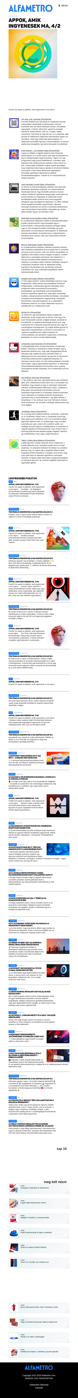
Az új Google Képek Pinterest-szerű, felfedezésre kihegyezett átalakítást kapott (31, 874)
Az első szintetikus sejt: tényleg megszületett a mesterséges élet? (25, 848)
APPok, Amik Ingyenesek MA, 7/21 (24, 484)
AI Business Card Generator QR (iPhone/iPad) (39, 344)
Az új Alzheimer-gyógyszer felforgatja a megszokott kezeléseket (29, 924)
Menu (64, 5)
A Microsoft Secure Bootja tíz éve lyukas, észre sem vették (25, 969)
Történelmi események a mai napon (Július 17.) (30, 698)
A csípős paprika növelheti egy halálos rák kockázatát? (29, 993)
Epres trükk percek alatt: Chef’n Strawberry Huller (39, 1307)
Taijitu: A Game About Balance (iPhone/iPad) (38, 440)
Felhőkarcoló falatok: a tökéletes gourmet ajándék (39, 1352)
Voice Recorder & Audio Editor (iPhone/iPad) (38, 184)
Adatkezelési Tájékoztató (39, 1385)
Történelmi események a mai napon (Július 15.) (31, 1079)
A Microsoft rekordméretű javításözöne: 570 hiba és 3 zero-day (26, 1035)
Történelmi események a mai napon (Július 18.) (31, 656)
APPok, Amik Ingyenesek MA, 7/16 (24, 715)
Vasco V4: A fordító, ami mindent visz (35, 1262)
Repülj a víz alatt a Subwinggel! (32, 1337)
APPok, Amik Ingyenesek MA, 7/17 (24, 682)
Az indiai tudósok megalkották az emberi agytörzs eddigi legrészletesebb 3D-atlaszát (31, 1125)
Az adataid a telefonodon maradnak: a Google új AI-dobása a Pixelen (32, 778)
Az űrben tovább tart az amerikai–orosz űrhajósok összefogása (25, 944)
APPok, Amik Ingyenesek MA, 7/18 (24, 629)
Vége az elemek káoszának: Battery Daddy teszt (39, 1322)
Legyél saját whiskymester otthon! (33, 1203)
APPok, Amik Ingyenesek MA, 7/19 (24, 582)
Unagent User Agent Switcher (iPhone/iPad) (38, 279)
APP (11, 481)
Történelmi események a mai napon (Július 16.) (31, 735)
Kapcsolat (39, 1388)
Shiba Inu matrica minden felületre (34, 1247)
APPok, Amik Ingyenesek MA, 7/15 (24, 798)
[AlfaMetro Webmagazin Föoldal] (31, 12)
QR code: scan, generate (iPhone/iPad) (36, 119)
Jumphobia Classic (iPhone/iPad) (34, 411)
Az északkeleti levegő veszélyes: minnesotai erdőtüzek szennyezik (30, 827)
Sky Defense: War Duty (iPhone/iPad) (35, 378)
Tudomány (13, 753)
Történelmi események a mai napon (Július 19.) (31, 609)
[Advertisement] (39, 91)
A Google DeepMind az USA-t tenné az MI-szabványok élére (28, 899)
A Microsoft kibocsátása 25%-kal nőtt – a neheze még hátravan (25, 757)
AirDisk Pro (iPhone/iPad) (31, 312)
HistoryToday (14, 509)
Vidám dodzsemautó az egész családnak (36, 1232)
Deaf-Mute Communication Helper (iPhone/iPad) (39, 218)
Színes (11, 823)
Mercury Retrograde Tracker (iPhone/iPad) (37, 245)
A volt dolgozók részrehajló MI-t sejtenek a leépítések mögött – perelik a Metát (25, 1055)
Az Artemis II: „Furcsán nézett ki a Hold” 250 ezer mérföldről (32, 1016)
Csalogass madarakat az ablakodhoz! (35, 1188)
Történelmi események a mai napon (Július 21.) (31, 512)
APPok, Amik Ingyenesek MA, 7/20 (24, 531)
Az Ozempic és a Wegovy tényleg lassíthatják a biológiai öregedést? (31, 1101)
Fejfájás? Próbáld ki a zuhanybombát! (35, 1218)
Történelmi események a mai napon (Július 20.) (31, 558)
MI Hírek (12, 774)
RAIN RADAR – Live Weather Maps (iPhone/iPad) (40, 151)
